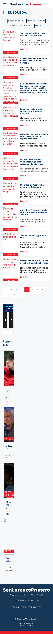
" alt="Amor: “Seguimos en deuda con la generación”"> (9, 383)
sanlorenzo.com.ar (26, 623)
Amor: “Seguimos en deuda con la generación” (9, 391)
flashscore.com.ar (26, 625)
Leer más (24, 49)
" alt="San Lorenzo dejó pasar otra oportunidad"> (9, 552)
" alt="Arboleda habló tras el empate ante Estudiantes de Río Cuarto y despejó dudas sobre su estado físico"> (9, 494)
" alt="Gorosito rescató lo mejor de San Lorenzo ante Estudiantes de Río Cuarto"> (9, 439)
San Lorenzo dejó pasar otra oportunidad (9, 559)
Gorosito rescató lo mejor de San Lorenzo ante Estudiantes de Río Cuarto (9, 447)
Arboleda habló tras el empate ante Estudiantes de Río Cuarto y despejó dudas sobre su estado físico (9, 503)
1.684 (13, 294)
